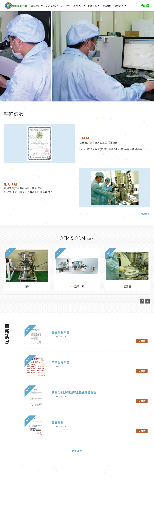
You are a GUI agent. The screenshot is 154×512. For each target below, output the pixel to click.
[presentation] (142, 301)
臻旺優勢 (36, 5)
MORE (142, 340)
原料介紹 (65, 5)
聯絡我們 (106, 5)
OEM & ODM (52, 5)
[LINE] (147, 5)
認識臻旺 (93, 5)
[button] (11, 56)
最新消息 (78, 5)
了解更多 (145, 214)
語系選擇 (119, 5)
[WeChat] (143, 5)
